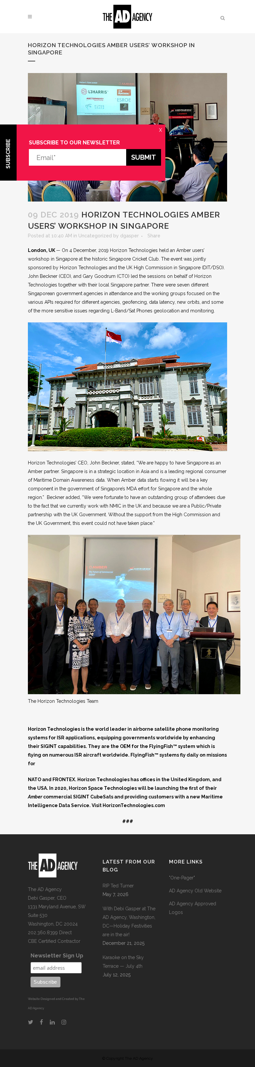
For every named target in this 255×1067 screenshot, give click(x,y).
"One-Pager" (182, 877)
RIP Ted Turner (118, 885)
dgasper (129, 235)
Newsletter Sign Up (57, 955)
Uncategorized (95, 235)
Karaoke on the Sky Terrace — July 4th (123, 962)
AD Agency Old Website (195, 890)
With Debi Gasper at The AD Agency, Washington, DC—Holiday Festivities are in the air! (129, 921)
